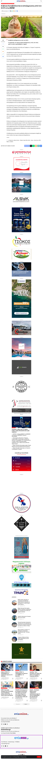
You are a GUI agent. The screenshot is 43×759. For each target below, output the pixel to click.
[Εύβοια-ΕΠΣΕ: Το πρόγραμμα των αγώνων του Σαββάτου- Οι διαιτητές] (21, 667)
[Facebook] (21, 458)
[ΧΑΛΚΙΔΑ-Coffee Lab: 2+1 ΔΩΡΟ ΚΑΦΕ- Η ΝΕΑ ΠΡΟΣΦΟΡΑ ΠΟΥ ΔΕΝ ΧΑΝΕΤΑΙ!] (21, 422)
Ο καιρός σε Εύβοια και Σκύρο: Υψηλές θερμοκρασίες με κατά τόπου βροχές (23, 638)
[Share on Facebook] (9, 11)
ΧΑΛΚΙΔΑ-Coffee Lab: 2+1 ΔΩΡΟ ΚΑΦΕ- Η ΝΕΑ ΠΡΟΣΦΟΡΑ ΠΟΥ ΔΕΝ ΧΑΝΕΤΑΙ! (20, 431)
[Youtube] (21, 466)
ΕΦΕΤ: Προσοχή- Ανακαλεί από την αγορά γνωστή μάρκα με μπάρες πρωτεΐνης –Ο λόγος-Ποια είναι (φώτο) (7, 692)
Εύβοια (8, 141)
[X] (21, 460)
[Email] (14, 11)
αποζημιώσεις (10, 140)
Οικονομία (12, 3)
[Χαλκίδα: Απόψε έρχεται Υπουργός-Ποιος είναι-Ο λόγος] (14, 617)
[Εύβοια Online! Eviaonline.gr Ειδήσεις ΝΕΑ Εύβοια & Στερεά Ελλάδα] (21, 1)
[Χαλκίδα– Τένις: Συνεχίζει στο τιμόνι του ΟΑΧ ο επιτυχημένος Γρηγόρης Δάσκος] (36, 667)
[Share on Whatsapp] (12, 11)
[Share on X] (10, 11)
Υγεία (6, 688)
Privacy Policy (17, 756)
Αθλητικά (2, 670)
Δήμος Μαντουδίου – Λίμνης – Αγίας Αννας (30, 140)
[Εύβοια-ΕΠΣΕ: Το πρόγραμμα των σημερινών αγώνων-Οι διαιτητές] (7, 667)
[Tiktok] (21, 469)
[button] (39, 757)
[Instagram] (21, 463)
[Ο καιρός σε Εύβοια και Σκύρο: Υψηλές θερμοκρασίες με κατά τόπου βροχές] (14, 639)
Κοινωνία (8, 3)
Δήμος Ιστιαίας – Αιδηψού (18, 140)
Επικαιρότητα (3, 3)
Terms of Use (23, 756)
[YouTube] (5, 724)
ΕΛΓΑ (40, 140)
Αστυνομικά (18, 688)
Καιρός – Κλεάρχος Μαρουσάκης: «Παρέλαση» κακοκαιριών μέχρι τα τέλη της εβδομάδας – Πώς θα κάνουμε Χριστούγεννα (35, 694)
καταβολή (11, 141)
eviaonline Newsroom (5, 697)
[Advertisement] (21, 483)
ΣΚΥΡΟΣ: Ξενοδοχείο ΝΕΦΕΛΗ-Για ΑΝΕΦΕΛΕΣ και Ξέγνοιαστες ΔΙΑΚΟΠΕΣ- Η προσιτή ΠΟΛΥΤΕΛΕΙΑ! (21, 435)
